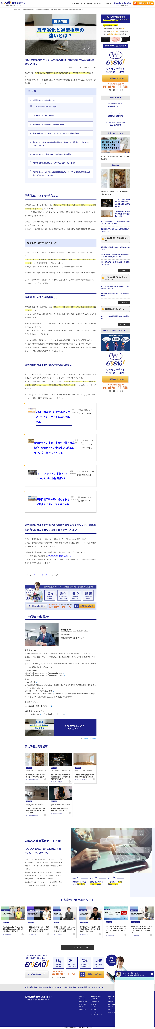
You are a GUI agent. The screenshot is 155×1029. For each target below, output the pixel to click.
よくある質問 (106, 3)
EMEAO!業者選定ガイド (97, 996)
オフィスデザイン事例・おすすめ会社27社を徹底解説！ (52, 154)
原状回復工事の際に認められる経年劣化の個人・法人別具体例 (54, 163)
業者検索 (89, 3)
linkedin (60, 714)
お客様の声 (97, 3)
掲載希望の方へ (83, 1001)
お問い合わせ (82, 1009)
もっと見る (77, 947)
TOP (73, 3)
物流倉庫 (93, 1009)
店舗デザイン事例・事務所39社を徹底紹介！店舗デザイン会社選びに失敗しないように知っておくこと (61, 143)
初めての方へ (80, 3)
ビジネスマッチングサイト (42, 575)
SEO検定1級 (30, 682)
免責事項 (110, 1006)
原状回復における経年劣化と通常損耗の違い (48, 124)
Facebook (48, 714)
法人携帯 (93, 1006)
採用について (111, 1012)
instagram (35, 714)
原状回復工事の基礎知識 (90, 738)
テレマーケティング (96, 1014)
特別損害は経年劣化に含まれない (45, 107)
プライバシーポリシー (114, 999)
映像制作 (93, 1004)
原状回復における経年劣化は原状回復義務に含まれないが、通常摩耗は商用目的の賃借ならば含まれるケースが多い (61, 173)
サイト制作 (94, 1012)
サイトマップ (111, 1009)
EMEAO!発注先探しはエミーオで (72, 1027)
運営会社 (81, 1006)
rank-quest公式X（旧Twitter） (37, 706)
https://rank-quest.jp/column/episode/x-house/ (44, 675)
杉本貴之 (74, 630)
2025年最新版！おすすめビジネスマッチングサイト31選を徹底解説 (56, 133)
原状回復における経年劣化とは (44, 100)
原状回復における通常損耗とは (44, 115)
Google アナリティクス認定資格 (38, 691)
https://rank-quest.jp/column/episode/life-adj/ (43, 673)
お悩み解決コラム (96, 1001)
